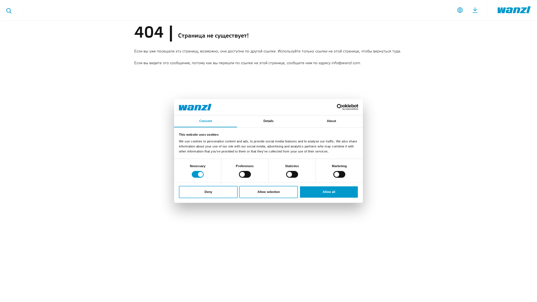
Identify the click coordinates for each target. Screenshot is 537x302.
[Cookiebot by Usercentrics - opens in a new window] (340, 107)
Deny (208, 192)
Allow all (329, 192)
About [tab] (331, 121)
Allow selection (268, 192)
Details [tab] (268, 121)
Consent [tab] (205, 121)
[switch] (245, 174)
